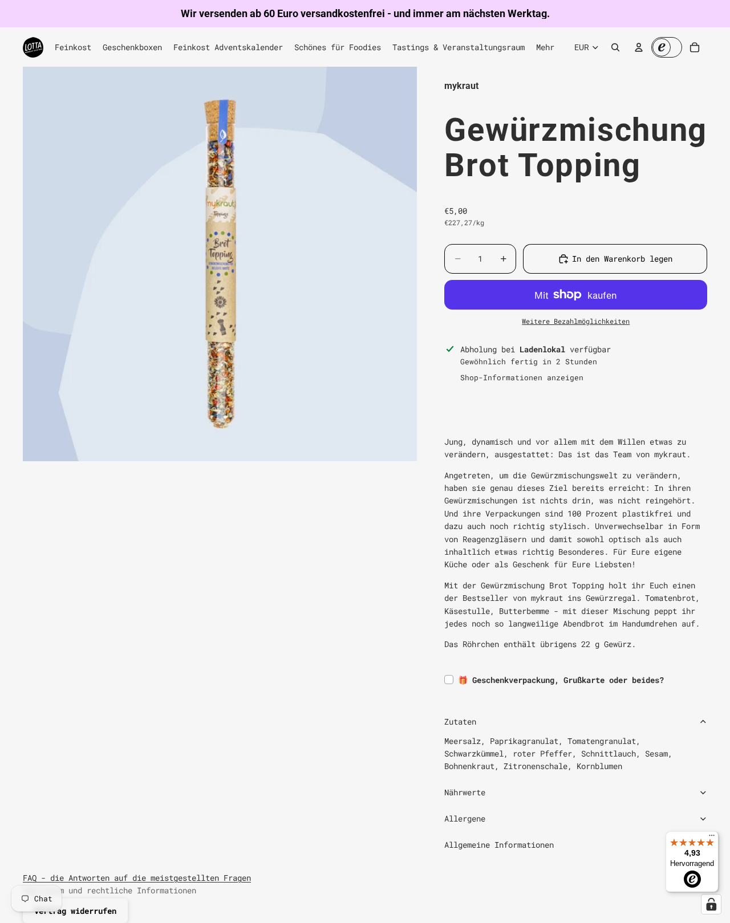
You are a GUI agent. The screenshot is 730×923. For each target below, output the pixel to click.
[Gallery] (220, 264)
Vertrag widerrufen (75, 910)
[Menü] (712, 838)
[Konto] (638, 47)
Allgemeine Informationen (499, 844)
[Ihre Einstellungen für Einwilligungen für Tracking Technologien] (711, 904)
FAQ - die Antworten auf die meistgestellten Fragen (137, 877)
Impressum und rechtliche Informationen (109, 890)
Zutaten (460, 721)
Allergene (464, 818)
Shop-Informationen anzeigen (521, 377)
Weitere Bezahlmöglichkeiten (576, 321)
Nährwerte (464, 792)
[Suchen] (615, 47)
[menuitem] (545, 47)
